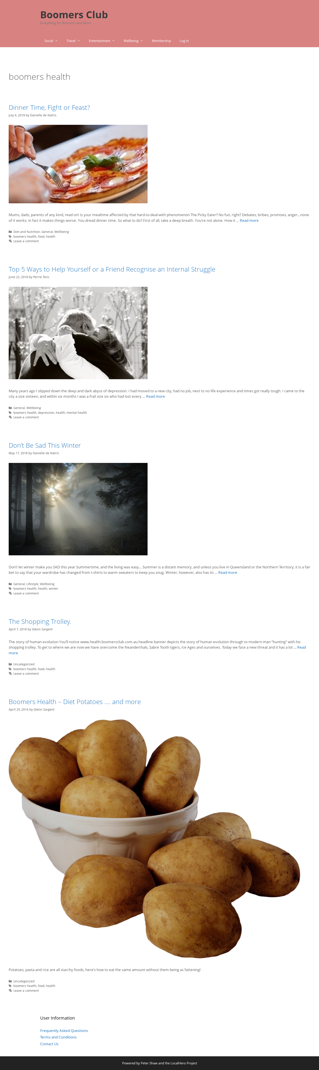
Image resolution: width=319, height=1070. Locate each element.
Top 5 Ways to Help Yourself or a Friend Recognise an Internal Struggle (112, 269)
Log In (184, 40)
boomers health (24, 236)
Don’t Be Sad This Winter (45, 445)
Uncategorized (24, 664)
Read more (249, 220)
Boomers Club (74, 14)
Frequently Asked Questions (64, 1030)
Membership (161, 40)
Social (48, 40)
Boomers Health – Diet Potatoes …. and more (75, 701)
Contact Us (49, 1043)
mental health (77, 413)
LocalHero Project (184, 1063)
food (41, 236)
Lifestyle (32, 584)
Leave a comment (26, 241)
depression (46, 413)
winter (53, 588)
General (47, 232)
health (50, 236)
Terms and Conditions (58, 1037)
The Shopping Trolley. (40, 621)
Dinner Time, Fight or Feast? (49, 107)
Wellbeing (131, 40)
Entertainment (99, 40)
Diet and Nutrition (26, 232)
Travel (71, 40)
